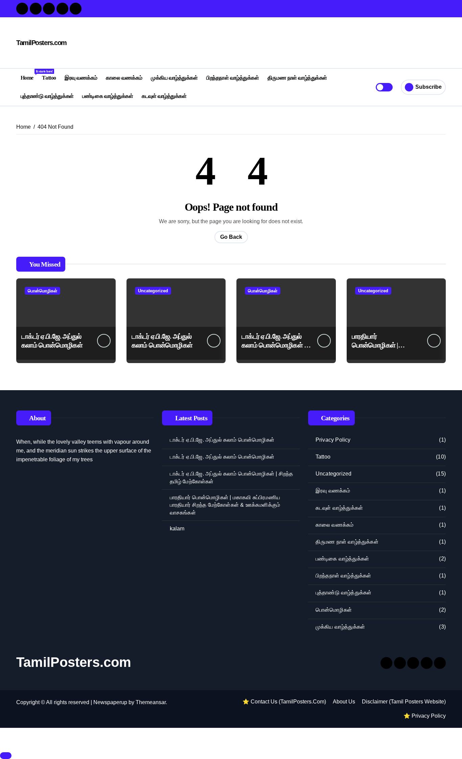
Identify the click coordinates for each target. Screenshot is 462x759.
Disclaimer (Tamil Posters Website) (404, 701)
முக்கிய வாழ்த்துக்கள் (174, 78)
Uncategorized (153, 290)
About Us (344, 701)
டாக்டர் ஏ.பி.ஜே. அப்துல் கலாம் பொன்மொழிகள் (222, 440)
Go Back (231, 237)
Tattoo (49, 78)
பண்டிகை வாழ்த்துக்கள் (107, 96)
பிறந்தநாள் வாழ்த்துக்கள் (232, 78)
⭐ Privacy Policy (424, 716)
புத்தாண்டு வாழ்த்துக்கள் (47, 96)
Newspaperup (110, 702)
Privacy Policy (333, 440)
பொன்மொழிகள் (42, 290)
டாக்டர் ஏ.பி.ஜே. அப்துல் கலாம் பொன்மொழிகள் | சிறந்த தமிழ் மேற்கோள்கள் (231, 477)
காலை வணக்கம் (124, 78)
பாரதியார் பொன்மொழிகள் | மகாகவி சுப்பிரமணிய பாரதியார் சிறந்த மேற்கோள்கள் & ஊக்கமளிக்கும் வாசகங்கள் (225, 504)
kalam (177, 528)
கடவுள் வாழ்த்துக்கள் (164, 96)
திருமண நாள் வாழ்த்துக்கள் (297, 78)
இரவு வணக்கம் (81, 78)
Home (29, 75)
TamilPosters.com (41, 42)
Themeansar (151, 702)
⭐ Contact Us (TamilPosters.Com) (284, 701)
